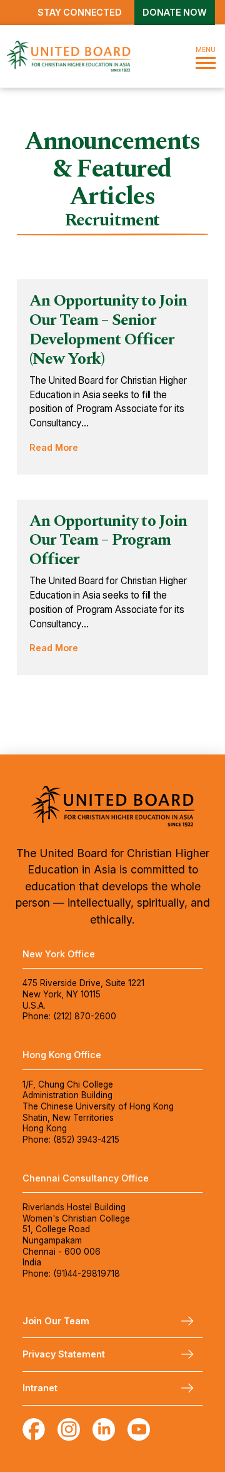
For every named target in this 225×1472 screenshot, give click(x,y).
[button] (205, 56)
